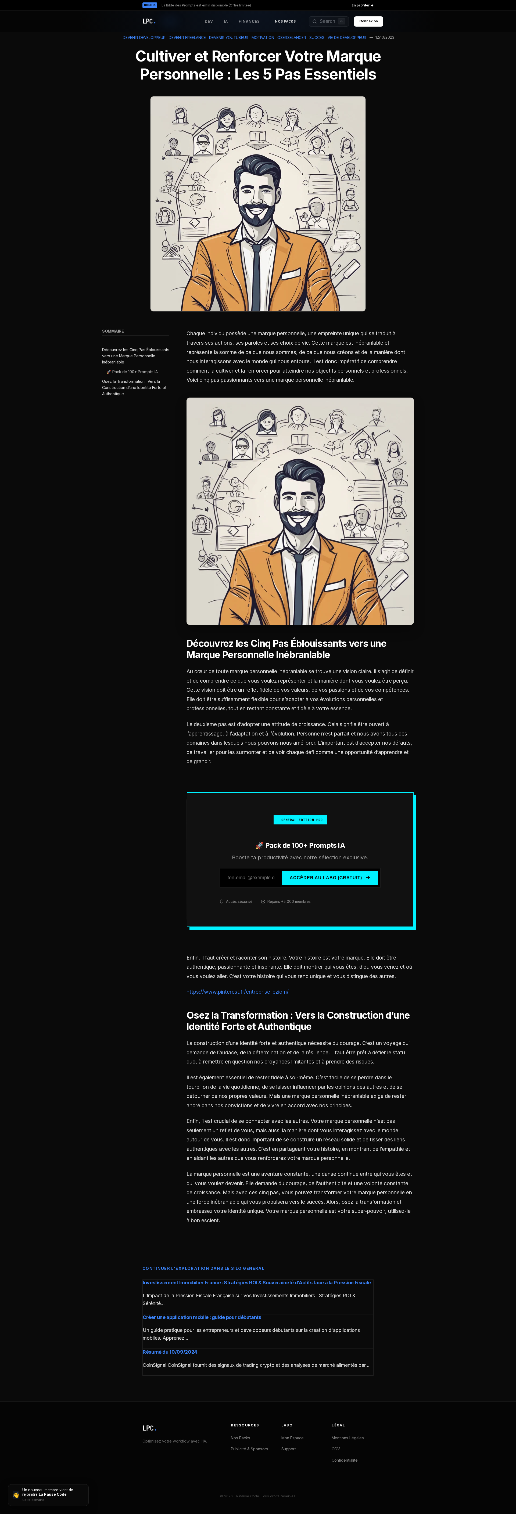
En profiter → (363, 5)
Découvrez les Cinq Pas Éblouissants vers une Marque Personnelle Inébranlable (135, 356)
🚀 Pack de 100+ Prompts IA (132, 372)
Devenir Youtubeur (228, 37)
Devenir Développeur (144, 37)
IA (226, 21)
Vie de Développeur (347, 37)
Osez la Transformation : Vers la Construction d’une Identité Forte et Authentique (134, 387)
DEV (209, 21)
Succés (316, 37)
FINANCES (249, 21)
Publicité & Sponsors (249, 1449)
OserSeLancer (291, 37)
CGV (336, 1449)
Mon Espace (292, 1438)
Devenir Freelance (187, 37)
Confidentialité (345, 1460)
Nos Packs (285, 21)
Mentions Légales (348, 1438)
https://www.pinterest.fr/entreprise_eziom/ (238, 992)
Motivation (263, 37)
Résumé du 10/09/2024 (170, 1352)
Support (288, 1449)
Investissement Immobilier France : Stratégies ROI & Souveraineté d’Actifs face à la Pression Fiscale (257, 1282)
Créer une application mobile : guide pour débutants (202, 1317)
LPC (149, 1428)
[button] (329, 21)
